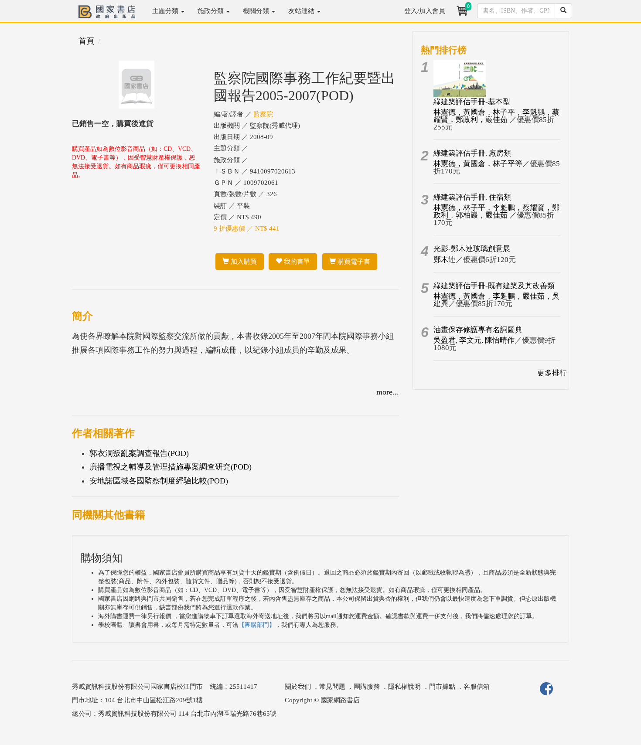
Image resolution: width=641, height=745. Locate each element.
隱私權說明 (404, 686)
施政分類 (211, 10)
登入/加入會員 (424, 10)
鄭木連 (444, 259)
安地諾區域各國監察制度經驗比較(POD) (158, 480)
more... (387, 392)
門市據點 (442, 686)
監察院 (263, 114)
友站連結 (302, 10)
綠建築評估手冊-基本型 (471, 102)
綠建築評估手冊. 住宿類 (472, 197)
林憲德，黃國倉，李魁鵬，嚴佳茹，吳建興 (496, 300)
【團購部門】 (257, 625)
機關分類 (257, 10)
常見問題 (332, 686)
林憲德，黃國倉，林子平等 (477, 164)
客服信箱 (477, 686)
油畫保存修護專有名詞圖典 (477, 330)
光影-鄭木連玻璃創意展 (471, 249)
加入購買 (243, 261)
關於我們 (298, 686)
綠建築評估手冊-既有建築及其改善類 (494, 286)
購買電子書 (353, 261)
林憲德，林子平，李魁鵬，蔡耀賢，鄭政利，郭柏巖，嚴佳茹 (496, 211)
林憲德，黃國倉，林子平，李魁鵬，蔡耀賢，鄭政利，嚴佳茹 (496, 116)
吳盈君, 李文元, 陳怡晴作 (474, 340)
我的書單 (296, 261)
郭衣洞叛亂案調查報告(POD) (139, 453)
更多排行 (552, 373)
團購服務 (367, 686)
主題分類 (166, 10)
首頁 (86, 41)
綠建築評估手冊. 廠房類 (472, 153)
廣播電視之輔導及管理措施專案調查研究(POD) (170, 467)
